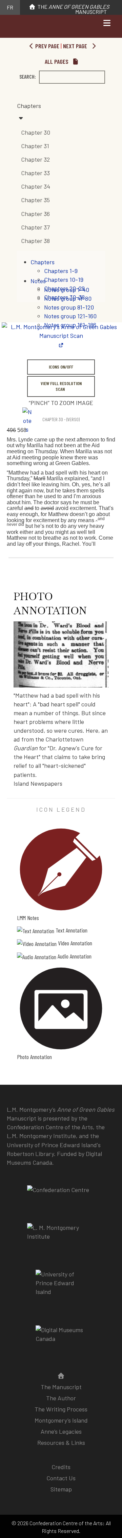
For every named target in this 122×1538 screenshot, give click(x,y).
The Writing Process (61, 1409)
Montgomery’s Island (61, 1420)
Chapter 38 (35, 240)
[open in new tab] (61, 1236)
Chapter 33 (35, 173)
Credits (61, 1466)
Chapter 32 (35, 159)
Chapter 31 (35, 146)
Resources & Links (61, 1442)
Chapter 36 (35, 213)
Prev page (46, 46)
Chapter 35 (35, 200)
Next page (75, 46)
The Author (61, 1398)
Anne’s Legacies (61, 1431)
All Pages (57, 61)
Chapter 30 (35, 132)
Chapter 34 (35, 186)
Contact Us (61, 1478)
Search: (27, 76)
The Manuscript (73, 9)
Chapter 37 (35, 227)
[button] (61, 111)
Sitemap (61, 1489)
